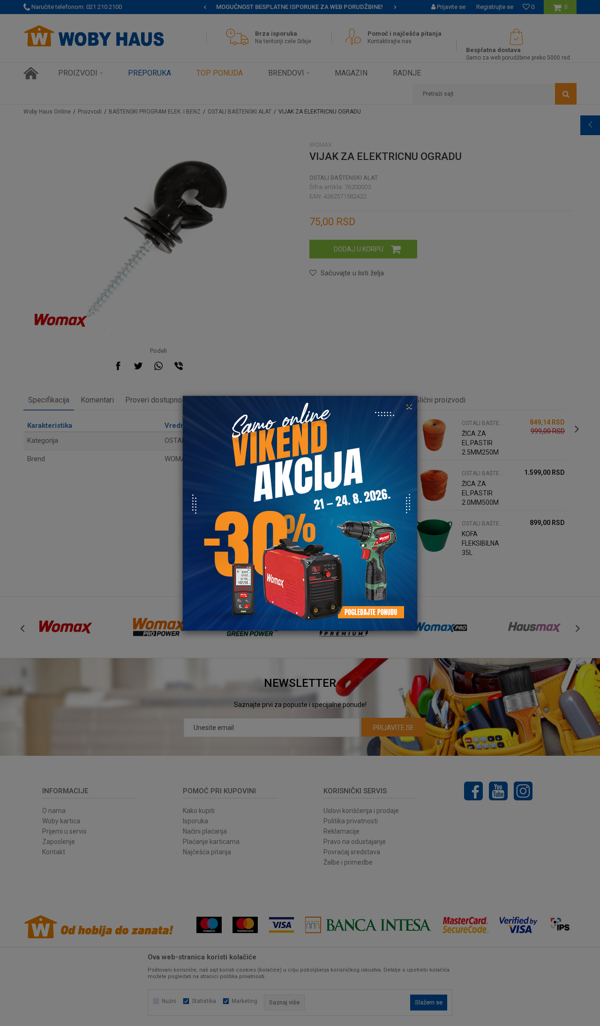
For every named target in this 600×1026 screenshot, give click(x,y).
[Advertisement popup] (300, 512)
